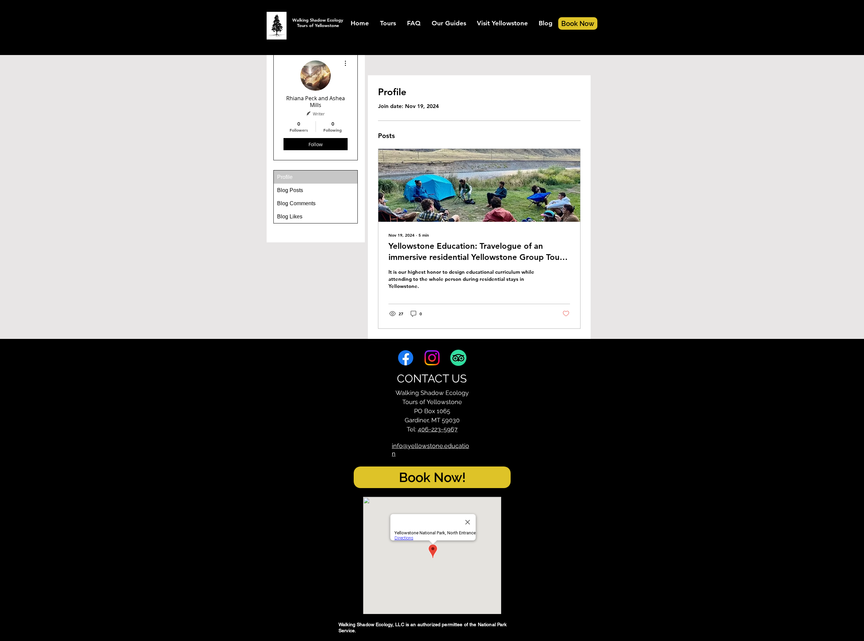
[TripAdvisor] (458, 358)
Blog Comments (296, 203)
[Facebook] (406, 358)
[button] (387, 23)
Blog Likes (289, 216)
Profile (285, 177)
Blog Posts (290, 190)
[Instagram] (432, 358)
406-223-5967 (438, 429)
